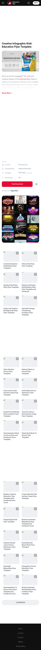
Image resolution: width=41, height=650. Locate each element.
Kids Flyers (22, 172)
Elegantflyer (14, 191)
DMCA (20, 642)
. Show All (29, 173)
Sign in (36, 3)
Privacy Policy (20, 646)
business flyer (24, 79)
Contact (20, 637)
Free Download (17, 184)
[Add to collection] (36, 184)
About (20, 629)
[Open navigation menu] (3, 3)
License (20, 633)
